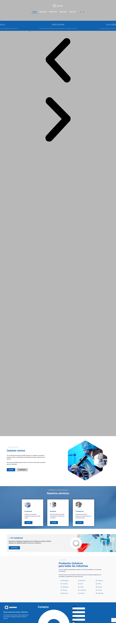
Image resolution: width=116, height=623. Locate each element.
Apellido (74, 610)
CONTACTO (72, 12)
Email (73, 614)
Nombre (74, 606)
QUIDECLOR (42, 12)
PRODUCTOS (53, 12)
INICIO (35, 12)
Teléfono (74, 617)
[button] (28, 31)
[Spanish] (83, 11)
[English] (80, 11)
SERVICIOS (63, 12)
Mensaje (74, 621)
